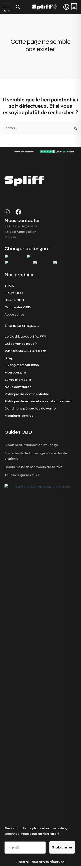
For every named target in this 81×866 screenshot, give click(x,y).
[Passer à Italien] (60, 263)
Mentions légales (18, 416)
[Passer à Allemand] (37, 256)
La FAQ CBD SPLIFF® (21, 365)
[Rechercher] (17, 6)
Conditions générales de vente (30, 408)
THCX (9, 286)
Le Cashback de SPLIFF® (25, 336)
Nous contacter (17, 387)
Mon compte (15, 372)
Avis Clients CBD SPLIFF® (25, 351)
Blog (8, 358)
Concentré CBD (17, 307)
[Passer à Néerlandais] (16, 263)
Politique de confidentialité (26, 394)
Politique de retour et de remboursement (38, 401)
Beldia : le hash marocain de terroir (33, 467)
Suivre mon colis (17, 380)
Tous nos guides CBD (21, 475)
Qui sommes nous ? (20, 344)
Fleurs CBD (13, 293)
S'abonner (62, 847)
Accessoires (14, 314)
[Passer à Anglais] (41, 263)
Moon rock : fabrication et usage (31, 445)
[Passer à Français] (13, 256)
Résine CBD (14, 300)
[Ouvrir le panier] (74, 6)
